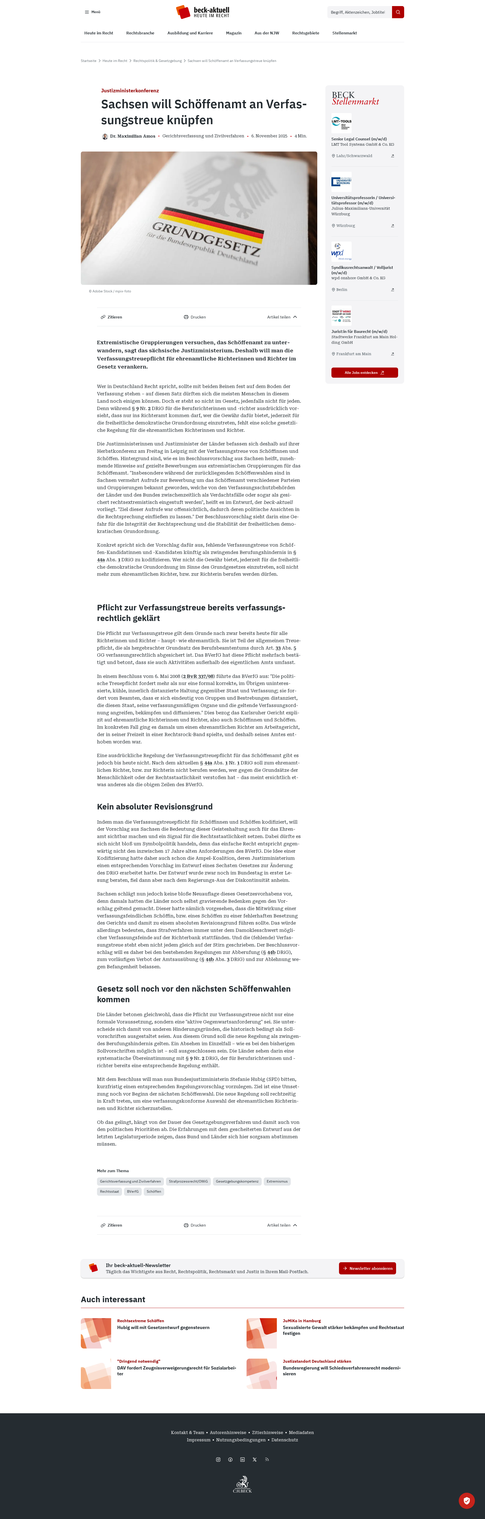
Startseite (88, 60)
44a (101, 559)
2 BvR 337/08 (198, 676)
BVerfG (133, 1191)
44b (271, 952)
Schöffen (154, 1191)
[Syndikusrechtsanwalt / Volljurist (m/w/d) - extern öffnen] (392, 289)
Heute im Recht (115, 60)
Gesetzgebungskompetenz (237, 1181)
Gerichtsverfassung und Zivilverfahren (130, 1181)
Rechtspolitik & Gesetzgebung (157, 60)
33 (278, 648)
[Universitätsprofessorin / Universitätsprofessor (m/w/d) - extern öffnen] (392, 225)
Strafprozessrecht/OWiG (188, 1181)
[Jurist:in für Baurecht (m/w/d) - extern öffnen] (392, 353)
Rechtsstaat (109, 1191)
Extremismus (277, 1181)
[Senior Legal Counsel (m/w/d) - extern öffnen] (392, 155)
